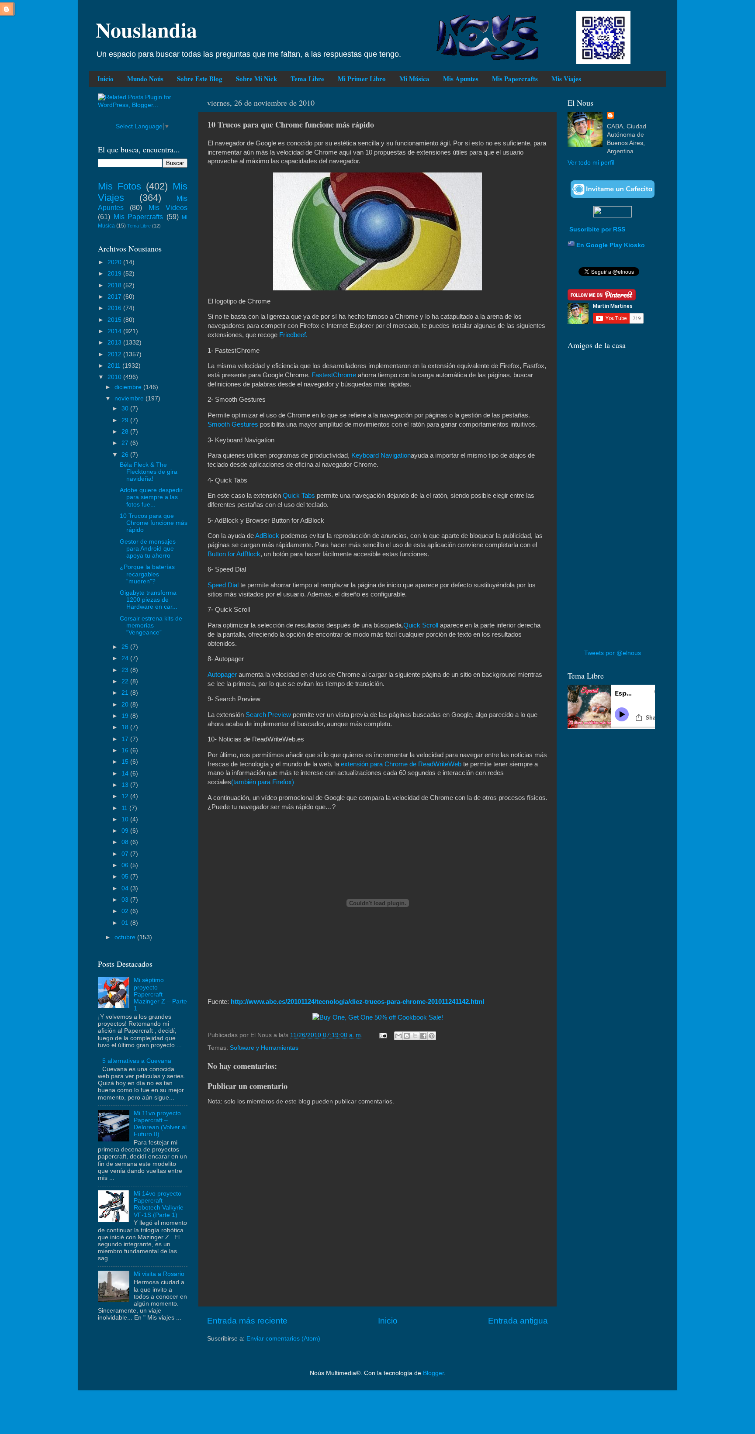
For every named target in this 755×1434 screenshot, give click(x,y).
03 (125, 899)
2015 (115, 320)
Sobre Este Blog (199, 78)
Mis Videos (168, 207)
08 (125, 842)
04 (125, 888)
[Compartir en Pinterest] (431, 1035)
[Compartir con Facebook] (423, 1035)
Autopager (223, 674)
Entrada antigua (518, 1320)
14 (125, 773)
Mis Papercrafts (515, 78)
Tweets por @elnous (612, 653)
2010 (115, 377)
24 (125, 658)
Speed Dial (224, 585)
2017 (115, 296)
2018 (115, 285)
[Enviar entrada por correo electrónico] (382, 1035)
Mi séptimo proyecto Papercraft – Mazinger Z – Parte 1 (160, 994)
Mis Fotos (119, 186)
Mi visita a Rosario (159, 1274)
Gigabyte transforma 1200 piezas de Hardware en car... (148, 599)
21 (125, 692)
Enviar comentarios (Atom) (283, 1338)
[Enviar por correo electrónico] (398, 1035)
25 (125, 647)
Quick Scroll (420, 625)
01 (125, 923)
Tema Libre (307, 78)
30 (125, 408)
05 (125, 876)
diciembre (128, 387)
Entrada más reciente (247, 1320)
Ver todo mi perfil (591, 162)
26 (125, 455)
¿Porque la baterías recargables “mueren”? (147, 574)
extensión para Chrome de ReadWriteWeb (401, 764)
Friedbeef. (293, 334)
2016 (115, 308)
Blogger (433, 1373)
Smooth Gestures (233, 424)
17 (125, 739)
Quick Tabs (299, 495)
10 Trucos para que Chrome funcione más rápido (153, 523)
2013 (115, 342)
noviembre (129, 398)
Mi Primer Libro (362, 78)
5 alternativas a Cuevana (136, 1061)
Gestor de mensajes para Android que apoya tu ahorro (148, 548)
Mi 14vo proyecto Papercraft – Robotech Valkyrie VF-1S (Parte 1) (159, 1204)
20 (125, 704)
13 (125, 785)
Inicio (105, 78)
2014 (115, 331)
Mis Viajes (566, 78)
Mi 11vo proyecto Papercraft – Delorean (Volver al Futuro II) (160, 1124)
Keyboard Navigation (381, 455)
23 (125, 670)
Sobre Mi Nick (256, 78)
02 (125, 911)
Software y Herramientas (264, 1047)
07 (125, 854)
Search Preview (268, 714)
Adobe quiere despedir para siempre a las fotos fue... (151, 497)
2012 (115, 354)
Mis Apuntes (460, 78)
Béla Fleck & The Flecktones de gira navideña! (148, 472)
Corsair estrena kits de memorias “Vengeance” (151, 625)
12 (125, 796)
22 (125, 681)
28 (125, 431)
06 (125, 865)
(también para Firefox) (262, 782)
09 (125, 830)
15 (125, 761)
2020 (115, 262)
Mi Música (414, 78)
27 (125, 443)
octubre (125, 937)
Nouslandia (146, 29)
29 (125, 420)
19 (125, 716)
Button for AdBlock (234, 554)
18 (125, 727)
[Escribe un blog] (406, 1035)
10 (125, 819)
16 (125, 750)
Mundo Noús (145, 78)
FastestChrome (334, 375)
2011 (114, 365)
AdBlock (267, 535)
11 (125, 808)
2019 (115, 273)
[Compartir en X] (415, 1035)
